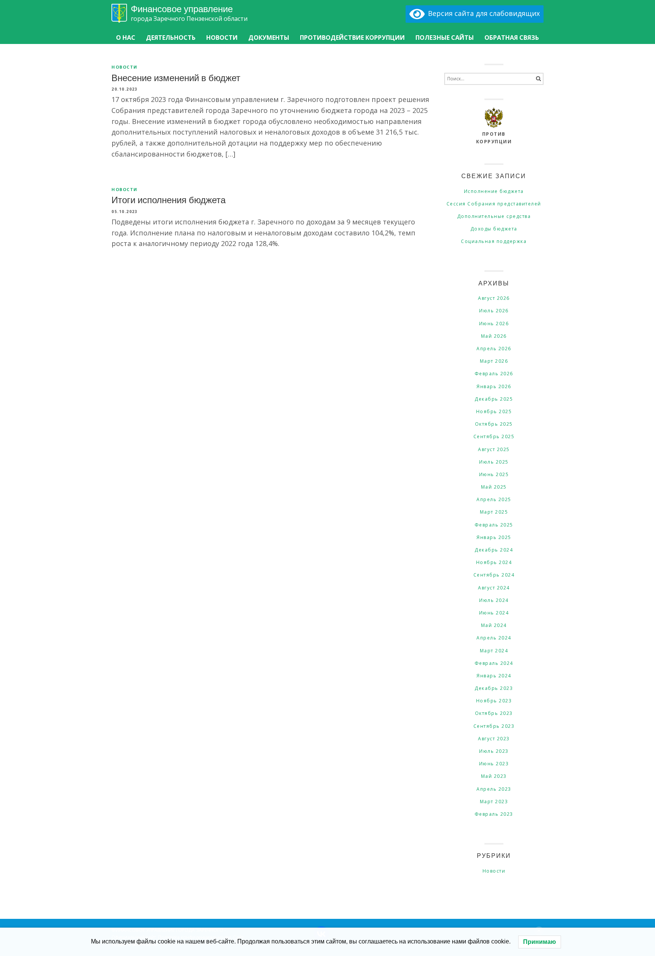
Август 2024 (494, 588)
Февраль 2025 (494, 525)
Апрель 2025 (493, 499)
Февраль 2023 (494, 814)
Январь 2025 (493, 537)
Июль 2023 (494, 751)
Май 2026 (494, 336)
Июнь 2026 (494, 323)
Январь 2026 (493, 386)
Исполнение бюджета (494, 191)
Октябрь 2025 (494, 424)
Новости (124, 67)
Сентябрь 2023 (494, 726)
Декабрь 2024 (494, 550)
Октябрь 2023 (494, 713)
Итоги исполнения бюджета (168, 199)
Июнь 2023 (494, 763)
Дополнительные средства (494, 216)
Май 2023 (494, 776)
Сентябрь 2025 (494, 436)
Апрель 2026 (493, 348)
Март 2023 (494, 801)
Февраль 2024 (494, 663)
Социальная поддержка (494, 241)
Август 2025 (494, 449)
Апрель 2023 (493, 789)
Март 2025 (494, 512)
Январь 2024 (493, 675)
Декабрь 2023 (494, 688)
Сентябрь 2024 (494, 575)
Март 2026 (494, 361)
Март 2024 (494, 650)
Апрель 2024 (493, 638)
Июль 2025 (494, 462)
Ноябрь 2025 (494, 411)
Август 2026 (494, 298)
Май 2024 (494, 625)
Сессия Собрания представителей (494, 204)
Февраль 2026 (494, 373)
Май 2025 (494, 487)
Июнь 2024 (494, 613)
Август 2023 (494, 738)
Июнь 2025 (494, 474)
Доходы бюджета (493, 229)
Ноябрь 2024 (494, 562)
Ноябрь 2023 (494, 700)
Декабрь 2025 (494, 399)
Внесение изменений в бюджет (175, 77)
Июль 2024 (494, 600)
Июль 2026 (494, 310)
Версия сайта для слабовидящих (482, 13)
